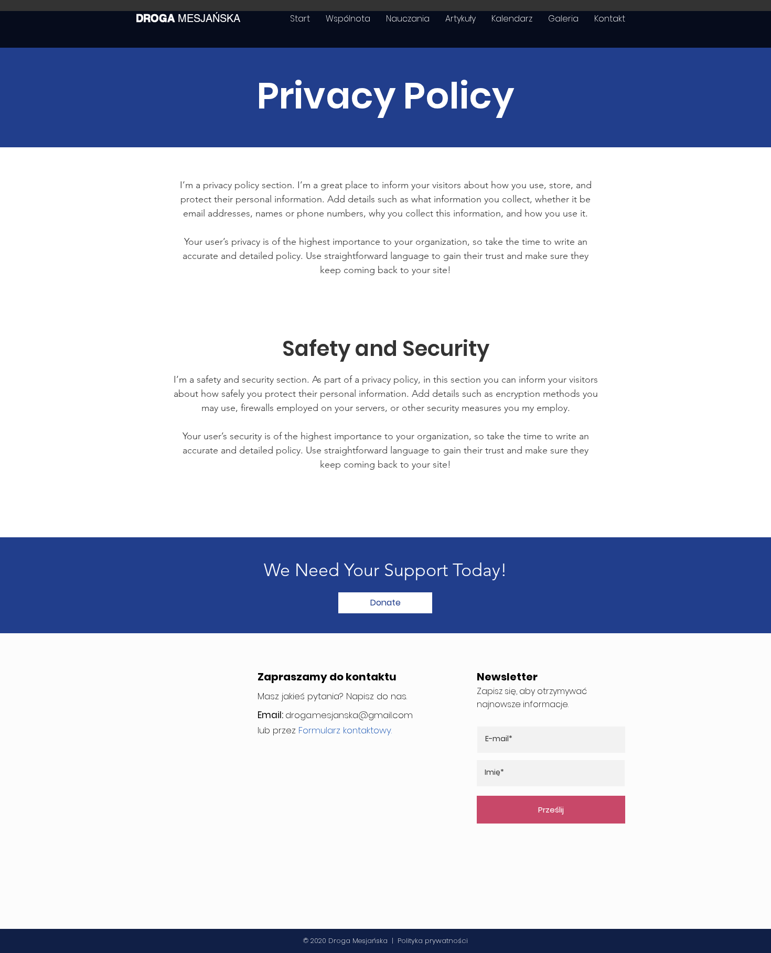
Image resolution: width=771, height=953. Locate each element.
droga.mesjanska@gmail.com (349, 715)
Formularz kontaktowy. (345, 730)
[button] (385, 602)
